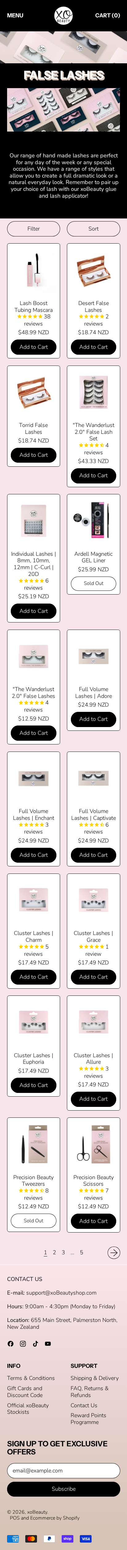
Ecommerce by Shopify (55, 1518)
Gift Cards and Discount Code (25, 1392)
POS (15, 1518)
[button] (33, 228)
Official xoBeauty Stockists (28, 1409)
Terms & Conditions (31, 1378)
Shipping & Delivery (95, 1378)
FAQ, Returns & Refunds (90, 1392)
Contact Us (84, 1405)
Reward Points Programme (88, 1419)
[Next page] (114, 1253)
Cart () (107, 17)
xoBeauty (37, 1512)
